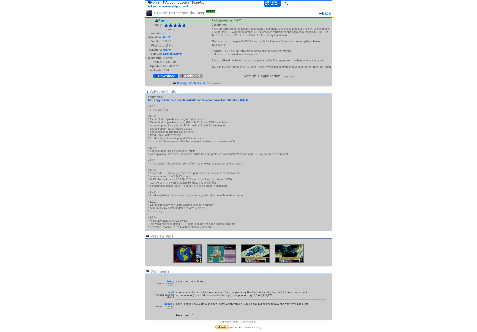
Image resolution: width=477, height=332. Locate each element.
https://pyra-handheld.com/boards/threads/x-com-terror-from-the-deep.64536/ (198, 100)
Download (167, 76)
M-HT (166, 37)
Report (163, 20)
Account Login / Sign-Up (184, 2)
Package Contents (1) (191, 83)
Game (167, 49)
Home (154, 2)
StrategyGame (172, 53)
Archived (192, 76)
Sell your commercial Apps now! (167, 6)
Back (326, 13)
